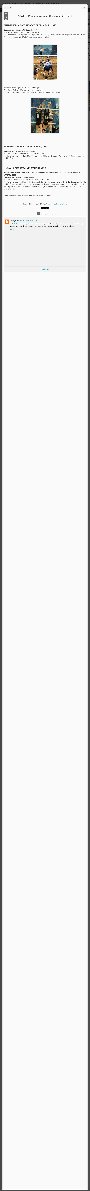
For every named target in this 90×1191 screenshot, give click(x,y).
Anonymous (14, 221)
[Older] (10, 7)
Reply (12, 229)
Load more (45, 269)
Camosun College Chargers (56, 204)
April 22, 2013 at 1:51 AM (28, 221)
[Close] (84, 7)
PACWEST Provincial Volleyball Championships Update (45, 16)
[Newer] (6, 7)
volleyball (13, 224)
